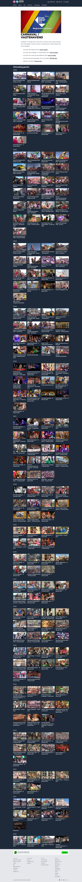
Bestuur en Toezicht (17, 861)
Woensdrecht (57, 864)
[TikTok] (65, 880)
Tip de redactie (44, 859)
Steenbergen (57, 869)
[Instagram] (63, 880)
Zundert (56, 874)
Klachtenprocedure (45, 864)
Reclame (28, 859)
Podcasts (29, 5)
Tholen (56, 871)
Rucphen (56, 873)
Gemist (20, 5)
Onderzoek (44, 5)
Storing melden (44, 861)
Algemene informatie (17, 859)
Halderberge (57, 868)
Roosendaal (57, 859)
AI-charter (15, 869)
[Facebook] (59, 880)
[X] (61, 880)
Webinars (29, 863)
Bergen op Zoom (58, 861)
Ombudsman (37, 5)
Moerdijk (56, 866)
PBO (14, 864)
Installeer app (15, 871)
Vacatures (43, 863)
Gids (25, 5)
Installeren (65, 852)
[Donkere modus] (68, 880)
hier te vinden (44, 49)
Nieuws (15, 5)
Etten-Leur (57, 863)
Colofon (14, 863)
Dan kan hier (38, 61)
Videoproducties (30, 861)
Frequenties (15, 868)
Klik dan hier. (53, 58)
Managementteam (16, 866)
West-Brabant (57, 876)
